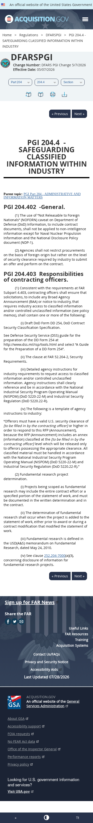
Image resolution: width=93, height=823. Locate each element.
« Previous (60, 114)
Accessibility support (24, 726)
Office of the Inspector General (32, 749)
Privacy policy (18, 764)
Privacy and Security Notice (46, 662)
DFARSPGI (53, 35)
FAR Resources (76, 634)
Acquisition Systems (72, 645)
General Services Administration (52, 703)
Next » (79, 114)
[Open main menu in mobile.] (85, 19)
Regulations (28, 35)
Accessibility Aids (44, 669)
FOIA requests (19, 734)
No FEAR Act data (21, 741)
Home (7, 35)
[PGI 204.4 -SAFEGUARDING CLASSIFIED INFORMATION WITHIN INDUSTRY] (29, 95)
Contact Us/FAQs (46, 654)
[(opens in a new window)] (15, 701)
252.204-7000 (54, 555)
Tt (77, 817)
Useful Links (78, 628)
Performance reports (24, 756)
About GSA (16, 718)
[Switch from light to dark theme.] (46, 818)
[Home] (37, 19)
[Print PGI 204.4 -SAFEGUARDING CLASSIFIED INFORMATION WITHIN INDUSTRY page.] (52, 95)
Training (81, 639)
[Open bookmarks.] (40, 95)
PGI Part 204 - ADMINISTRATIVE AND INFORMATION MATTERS (42, 195)
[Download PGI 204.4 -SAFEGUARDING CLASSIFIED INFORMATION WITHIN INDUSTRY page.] (64, 95)
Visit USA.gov (19, 791)
